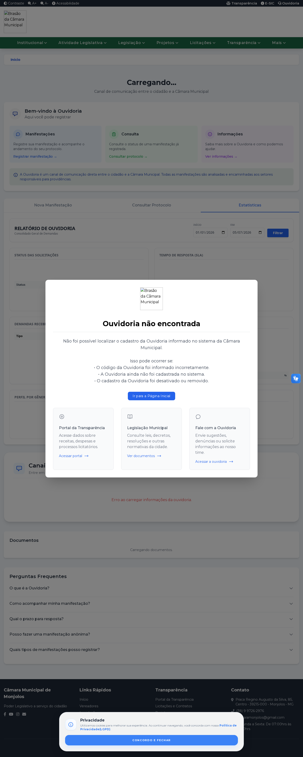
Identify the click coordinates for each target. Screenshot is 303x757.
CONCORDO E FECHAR (151, 740)
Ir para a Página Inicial (151, 396)
